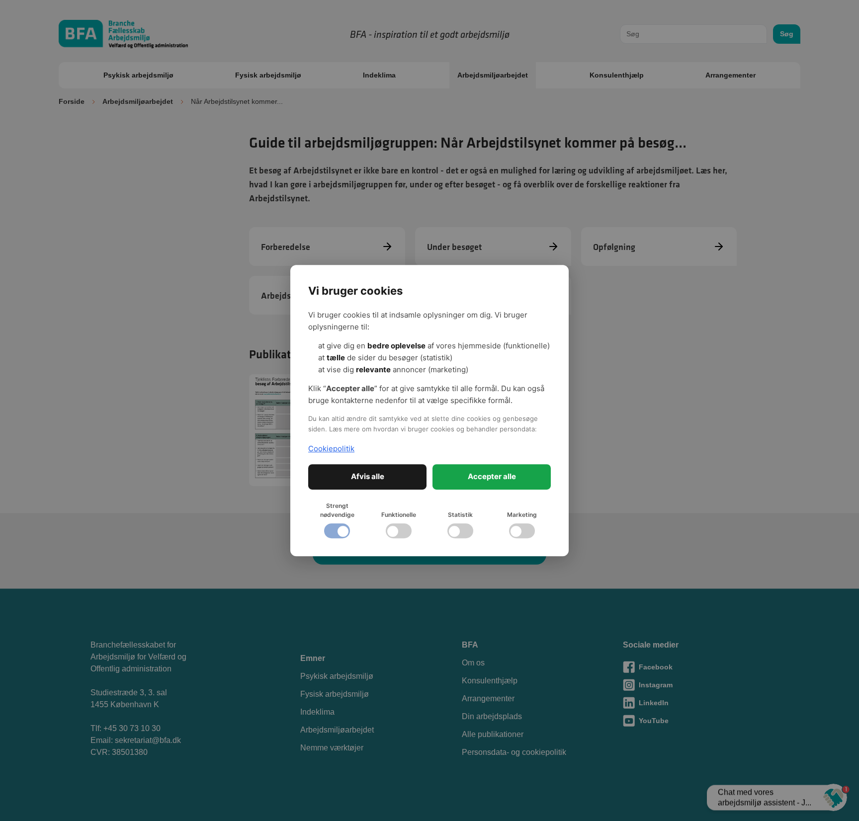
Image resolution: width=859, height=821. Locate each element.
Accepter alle (492, 476)
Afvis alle (367, 476)
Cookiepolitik (331, 448)
